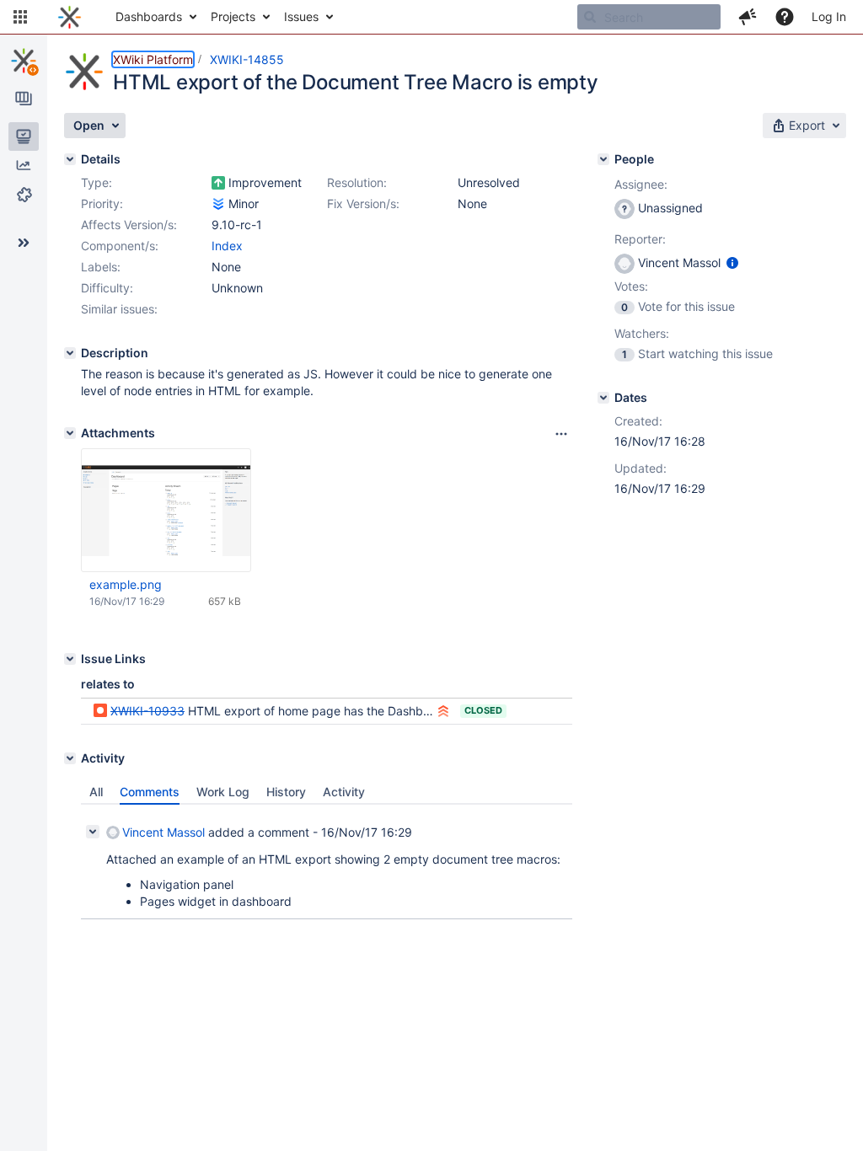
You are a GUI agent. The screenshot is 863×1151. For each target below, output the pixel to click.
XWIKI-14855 (247, 59)
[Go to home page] (69, 17)
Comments (150, 791)
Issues (301, 16)
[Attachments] (70, 433)
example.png (125, 584)
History (286, 791)
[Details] (70, 159)
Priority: (102, 203)
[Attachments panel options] (561, 434)
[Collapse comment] (92, 831)
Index (227, 245)
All (96, 791)
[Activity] (70, 758)
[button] (20, 17)
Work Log (222, 791)
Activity (344, 791)
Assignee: (640, 184)
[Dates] (603, 398)
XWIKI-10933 (147, 711)
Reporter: (640, 239)
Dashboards (148, 16)
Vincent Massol (163, 832)
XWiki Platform (153, 59)
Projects (233, 16)
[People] (603, 159)
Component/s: (119, 245)
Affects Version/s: (129, 224)
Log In (829, 16)
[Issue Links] (70, 659)
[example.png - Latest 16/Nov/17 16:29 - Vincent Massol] (166, 510)
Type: (96, 182)
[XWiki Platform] (23, 60)
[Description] (70, 353)
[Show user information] (732, 262)
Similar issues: (119, 309)
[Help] (784, 17)
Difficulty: (107, 288)
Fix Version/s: (363, 203)
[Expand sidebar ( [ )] (23, 242)
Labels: (101, 267)
